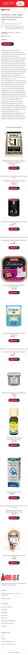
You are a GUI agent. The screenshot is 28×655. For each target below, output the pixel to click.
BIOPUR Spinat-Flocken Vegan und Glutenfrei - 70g (14, 241)
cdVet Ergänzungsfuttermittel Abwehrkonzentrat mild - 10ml (14, 511)
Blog (2, 636)
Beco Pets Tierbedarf (6, 607)
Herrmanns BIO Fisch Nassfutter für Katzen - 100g (14, 352)
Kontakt (3, 638)
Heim (2, 22)
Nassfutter (18, 32)
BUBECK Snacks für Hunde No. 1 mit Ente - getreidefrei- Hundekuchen (14, 161)
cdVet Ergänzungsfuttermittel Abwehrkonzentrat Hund (14, 438)
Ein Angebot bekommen (20, 4)
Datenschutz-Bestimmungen (8, 644)
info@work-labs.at (6, 598)
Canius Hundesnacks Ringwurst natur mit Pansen (14, 556)
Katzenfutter (11, 32)
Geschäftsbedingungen (7, 641)
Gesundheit (4, 609)
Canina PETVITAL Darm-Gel (14, 492)
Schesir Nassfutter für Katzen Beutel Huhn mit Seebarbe (14, 334)
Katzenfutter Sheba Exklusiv (8, 620)
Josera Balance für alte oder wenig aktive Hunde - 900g (14, 181)
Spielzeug (3, 626)
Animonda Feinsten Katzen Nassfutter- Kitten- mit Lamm (14, 286)
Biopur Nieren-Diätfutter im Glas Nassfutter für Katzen (14, 393)
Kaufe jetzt (7, 44)
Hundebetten (4, 612)
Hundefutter (4, 34)
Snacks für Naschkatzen (7, 623)
